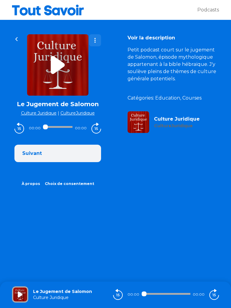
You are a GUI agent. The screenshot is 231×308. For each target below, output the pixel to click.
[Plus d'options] (95, 40)
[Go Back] (16, 38)
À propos (31, 183)
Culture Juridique (39, 113)
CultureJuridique (77, 113)
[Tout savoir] (104, 9)
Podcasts (208, 10)
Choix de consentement (69, 183)
